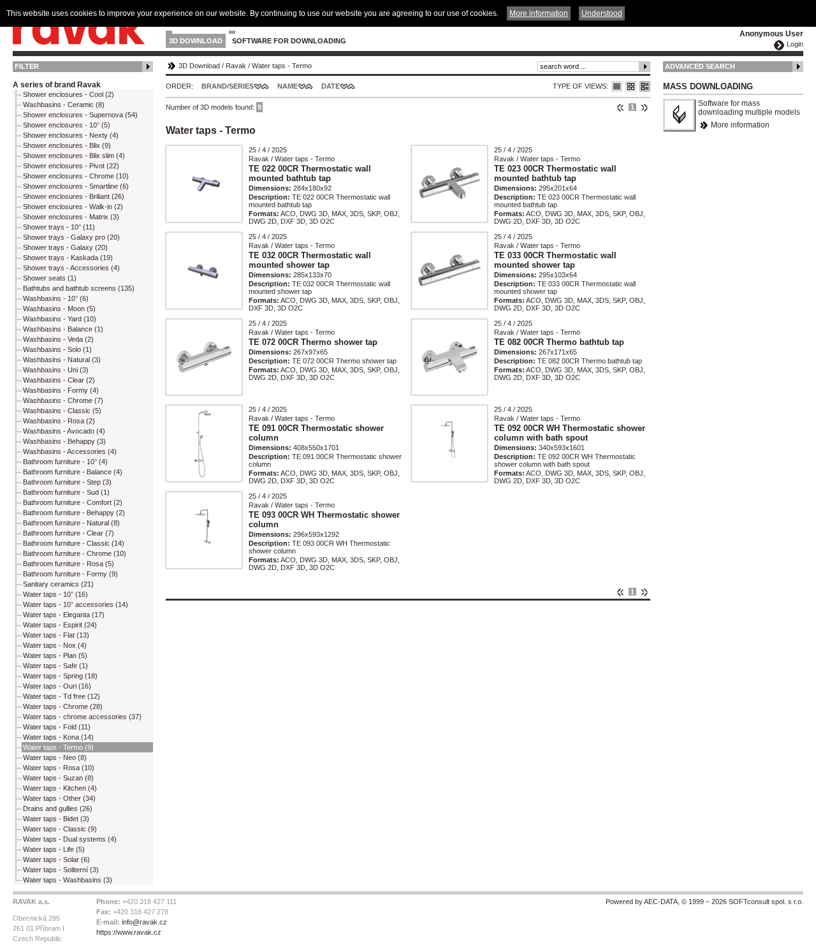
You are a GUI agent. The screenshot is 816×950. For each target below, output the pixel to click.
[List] (616, 86)
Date (330, 86)
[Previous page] (621, 107)
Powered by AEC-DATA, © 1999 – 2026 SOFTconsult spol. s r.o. (704, 901)
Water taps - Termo (282, 65)
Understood (601, 13)
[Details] (644, 86)
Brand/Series (227, 86)
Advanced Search (700, 66)
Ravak (236, 65)
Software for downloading (289, 41)
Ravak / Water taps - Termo (292, 159)
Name (287, 86)
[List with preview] (630, 86)
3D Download (195, 41)
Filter (27, 66)
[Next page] (644, 107)
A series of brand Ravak (57, 84)
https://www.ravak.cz (128, 932)
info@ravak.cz (144, 922)
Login (795, 44)
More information (740, 125)
